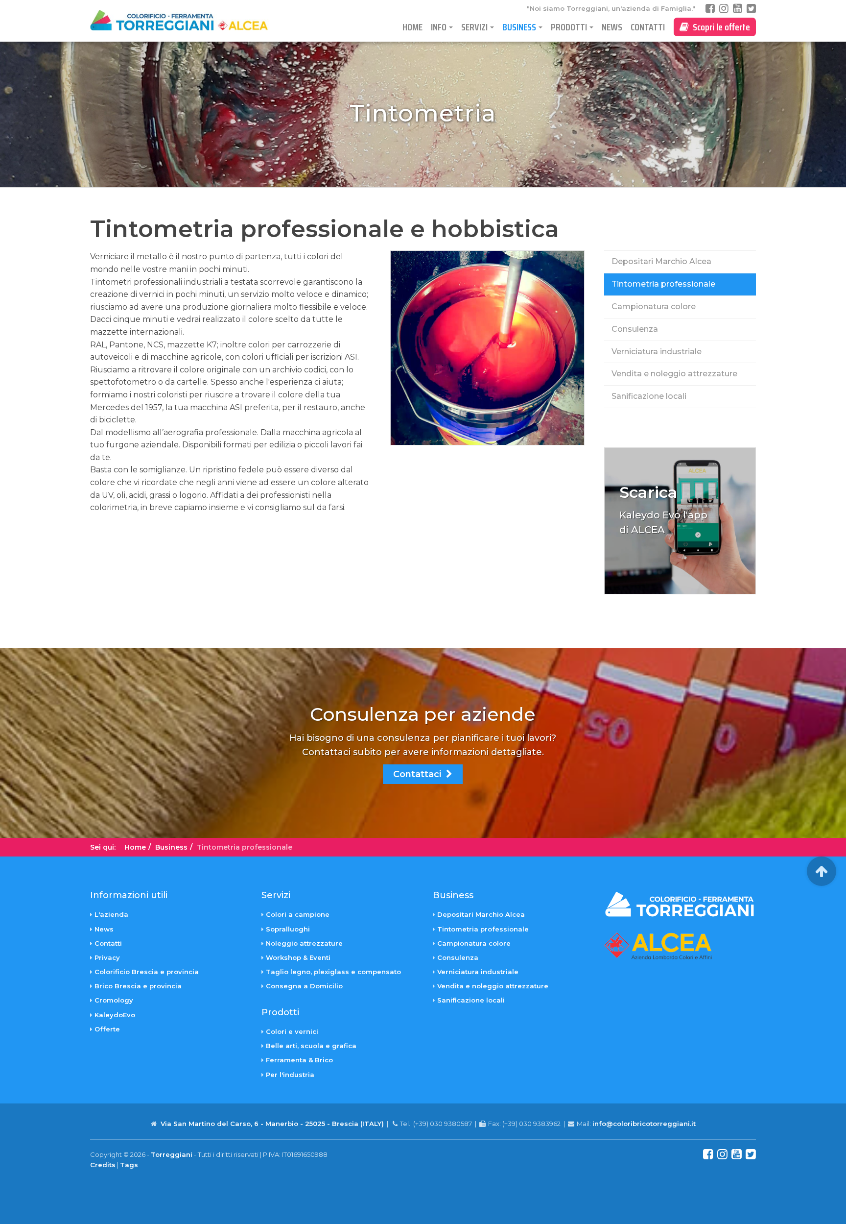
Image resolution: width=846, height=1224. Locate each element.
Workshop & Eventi (298, 957)
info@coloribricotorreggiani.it (644, 1123)
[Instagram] (723, 8)
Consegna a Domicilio (304, 986)
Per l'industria (290, 1074)
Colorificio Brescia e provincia (146, 972)
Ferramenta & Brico (299, 1060)
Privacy (107, 957)
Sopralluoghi (288, 929)
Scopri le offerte (719, 27)
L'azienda (111, 914)
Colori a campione (297, 914)
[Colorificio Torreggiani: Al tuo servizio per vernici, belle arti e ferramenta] (187, 20)
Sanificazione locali (648, 396)
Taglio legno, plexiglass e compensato (333, 972)
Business (519, 27)
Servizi (474, 27)
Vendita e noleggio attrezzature (674, 373)
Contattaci (419, 774)
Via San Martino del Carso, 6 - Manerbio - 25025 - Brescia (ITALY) (272, 1123)
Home (412, 27)
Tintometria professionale (663, 284)
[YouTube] (737, 8)
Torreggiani (171, 1154)
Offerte (107, 1029)
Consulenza (634, 329)
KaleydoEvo (114, 1015)
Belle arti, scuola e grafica (311, 1046)
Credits (103, 1165)
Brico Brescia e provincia (138, 986)
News (612, 27)
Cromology (113, 1000)
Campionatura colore (653, 306)
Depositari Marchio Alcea (661, 261)
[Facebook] (710, 8)
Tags (129, 1165)
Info (438, 27)
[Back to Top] (821, 871)
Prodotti (569, 27)
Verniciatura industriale (656, 351)
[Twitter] (751, 8)
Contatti (648, 27)
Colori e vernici (292, 1031)
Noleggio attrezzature (304, 943)
